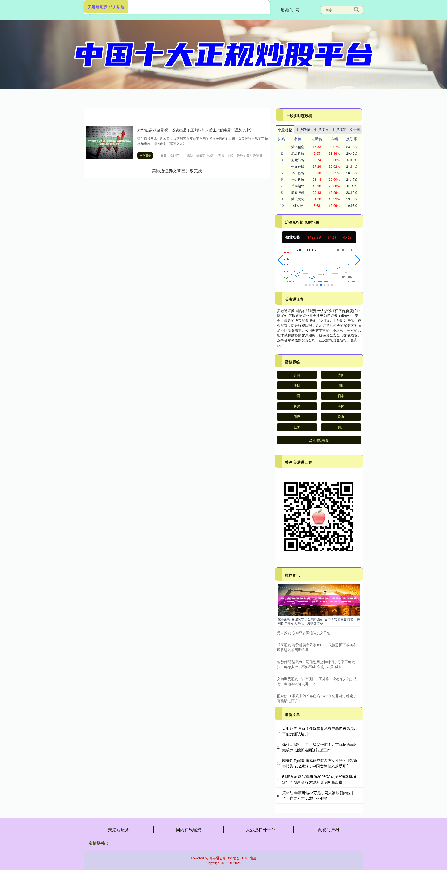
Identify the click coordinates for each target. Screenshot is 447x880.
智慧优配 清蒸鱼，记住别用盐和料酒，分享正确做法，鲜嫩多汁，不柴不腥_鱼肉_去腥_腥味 (316, 664)
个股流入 (321, 129)
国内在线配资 (188, 829)
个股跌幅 (303, 129)
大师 (341, 374)
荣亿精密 (297, 146)
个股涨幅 (285, 130)
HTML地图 (248, 858)
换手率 (355, 129)
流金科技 (297, 153)
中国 (297, 395)
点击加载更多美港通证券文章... (177, 170)
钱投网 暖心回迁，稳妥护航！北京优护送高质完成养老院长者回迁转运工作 (320, 747)
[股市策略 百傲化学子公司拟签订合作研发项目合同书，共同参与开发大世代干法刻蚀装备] (319, 599)
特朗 (341, 385)
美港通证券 (118, 829)
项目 (297, 385)
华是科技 (297, 179)
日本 (341, 395)
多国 (297, 374)
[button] (280, 260)
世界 (297, 427)
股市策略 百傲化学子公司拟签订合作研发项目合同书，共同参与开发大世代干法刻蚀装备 (319, 621)
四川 (341, 427)
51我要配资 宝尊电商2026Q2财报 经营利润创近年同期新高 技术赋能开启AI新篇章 (319, 779)
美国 (341, 406)
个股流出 (339, 129)
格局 (297, 406)
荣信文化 (297, 199)
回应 (297, 416)
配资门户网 (290, 9)
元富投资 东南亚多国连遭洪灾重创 (303, 632)
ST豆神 (297, 205)
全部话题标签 (319, 440)
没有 (341, 416)
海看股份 (297, 192)
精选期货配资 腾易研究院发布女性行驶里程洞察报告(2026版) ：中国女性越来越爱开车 (320, 763)
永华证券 (145, 155)
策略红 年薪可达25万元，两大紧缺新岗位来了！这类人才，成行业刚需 (318, 795)
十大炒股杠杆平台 (258, 829)
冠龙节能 (297, 159)
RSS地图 (233, 858)
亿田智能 (297, 172)
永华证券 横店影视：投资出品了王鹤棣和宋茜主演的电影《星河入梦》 (195, 130)
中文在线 (297, 166)
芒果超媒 (297, 185)
